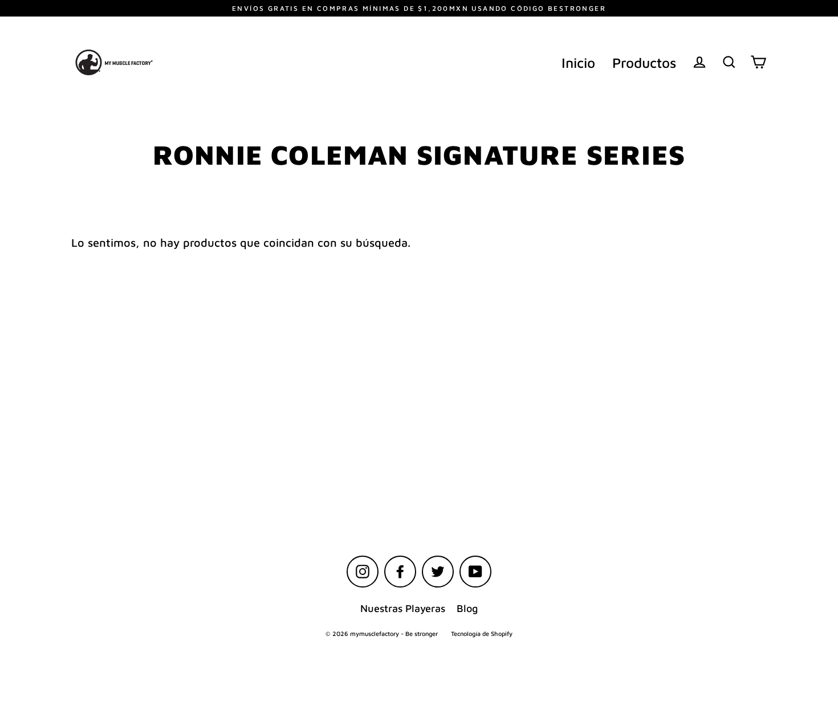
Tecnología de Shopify (481, 633)
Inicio (578, 62)
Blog (467, 608)
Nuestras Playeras (402, 608)
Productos (644, 62)
